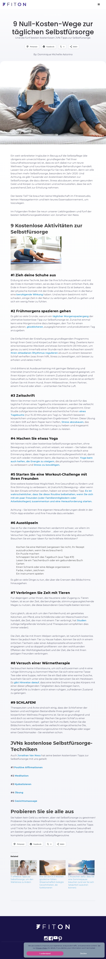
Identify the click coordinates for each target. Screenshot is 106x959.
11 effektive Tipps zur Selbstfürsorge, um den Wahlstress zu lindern (22, 879)
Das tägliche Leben (53, 15)
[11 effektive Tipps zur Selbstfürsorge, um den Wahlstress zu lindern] (24, 867)
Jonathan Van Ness (29, 755)
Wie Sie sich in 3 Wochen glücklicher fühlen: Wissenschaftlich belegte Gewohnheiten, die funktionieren (51, 882)
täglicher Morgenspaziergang (71, 316)
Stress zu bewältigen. (47, 464)
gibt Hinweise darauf (26, 682)
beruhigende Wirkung (29, 294)
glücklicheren (35, 326)
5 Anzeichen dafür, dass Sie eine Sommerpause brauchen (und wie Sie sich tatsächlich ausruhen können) (81, 882)
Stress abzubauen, (73, 422)
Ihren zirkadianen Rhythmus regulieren (34, 352)
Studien (81, 620)
